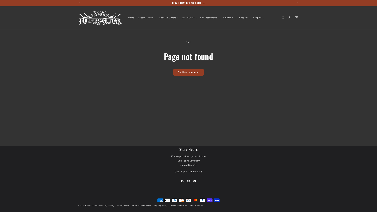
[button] (146, 18)
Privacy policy (123, 206)
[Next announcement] (298, 3)
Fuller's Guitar (91, 206)
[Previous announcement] (79, 3)
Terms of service (196, 206)
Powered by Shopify (105, 206)
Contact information (178, 206)
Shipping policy (160, 206)
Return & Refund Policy (141, 206)
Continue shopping (188, 72)
